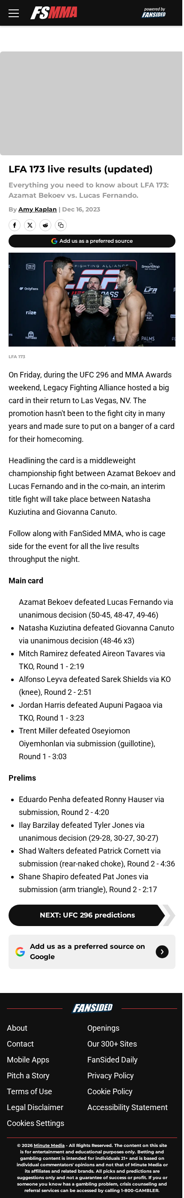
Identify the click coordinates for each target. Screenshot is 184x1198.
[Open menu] (14, 13)
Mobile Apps (28, 1059)
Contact (20, 1043)
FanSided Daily (112, 1059)
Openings (103, 1027)
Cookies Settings (35, 1123)
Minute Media (49, 1145)
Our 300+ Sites (112, 1043)
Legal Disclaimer (35, 1107)
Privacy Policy (110, 1075)
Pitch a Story (28, 1075)
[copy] (61, 225)
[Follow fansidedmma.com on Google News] (162, 951)
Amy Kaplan (37, 209)
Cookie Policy (110, 1091)
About (17, 1027)
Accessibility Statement (127, 1107)
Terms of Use (29, 1091)
